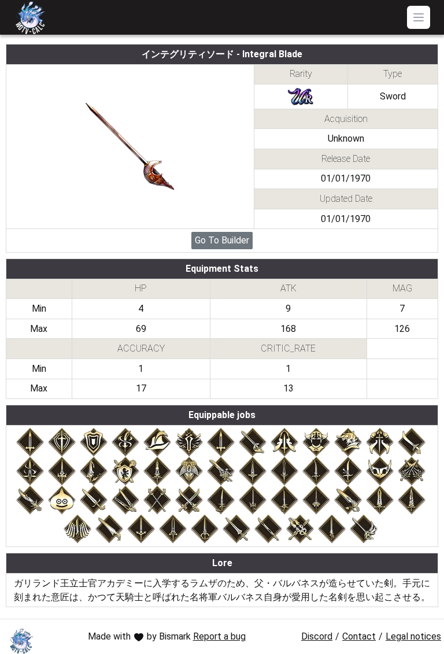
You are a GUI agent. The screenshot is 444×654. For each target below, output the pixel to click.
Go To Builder (222, 240)
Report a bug (219, 636)
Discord (316, 636)
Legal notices (413, 636)
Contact (359, 636)
